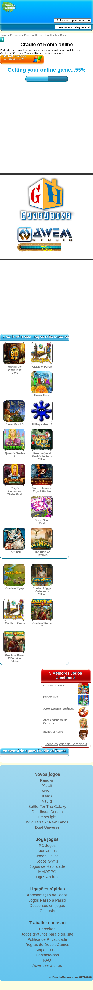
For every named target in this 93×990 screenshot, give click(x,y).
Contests (47, 911)
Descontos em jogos (47, 905)
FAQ (47, 960)
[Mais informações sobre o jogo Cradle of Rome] (2, 36)
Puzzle (27, 35)
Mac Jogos (47, 851)
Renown (47, 780)
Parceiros (47, 929)
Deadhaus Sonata (47, 812)
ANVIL (47, 791)
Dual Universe (47, 827)
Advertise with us (47, 965)
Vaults (47, 801)
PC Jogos (15, 35)
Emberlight (47, 817)
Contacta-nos (47, 955)
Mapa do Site (47, 950)
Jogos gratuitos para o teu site (47, 934)
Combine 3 (40, 35)
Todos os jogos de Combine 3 (66, 744)
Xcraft (47, 786)
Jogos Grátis (47, 861)
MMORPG (47, 872)
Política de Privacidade (47, 939)
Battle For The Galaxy (47, 806)
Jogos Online (47, 856)
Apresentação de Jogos (47, 895)
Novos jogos (47, 774)
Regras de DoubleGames (47, 944)
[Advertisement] (46, 124)
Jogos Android (47, 877)
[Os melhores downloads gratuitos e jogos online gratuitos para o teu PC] (9, 7)
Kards (47, 796)
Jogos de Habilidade (47, 866)
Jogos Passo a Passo (47, 900)
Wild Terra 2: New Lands (47, 822)
